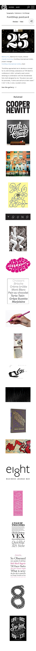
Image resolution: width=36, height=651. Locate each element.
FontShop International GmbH (11, 64)
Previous (15, 21)
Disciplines (11, 7)
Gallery (18, 7)
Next (21, 21)
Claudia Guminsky (7, 59)
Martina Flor (5, 57)
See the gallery (8, 87)
